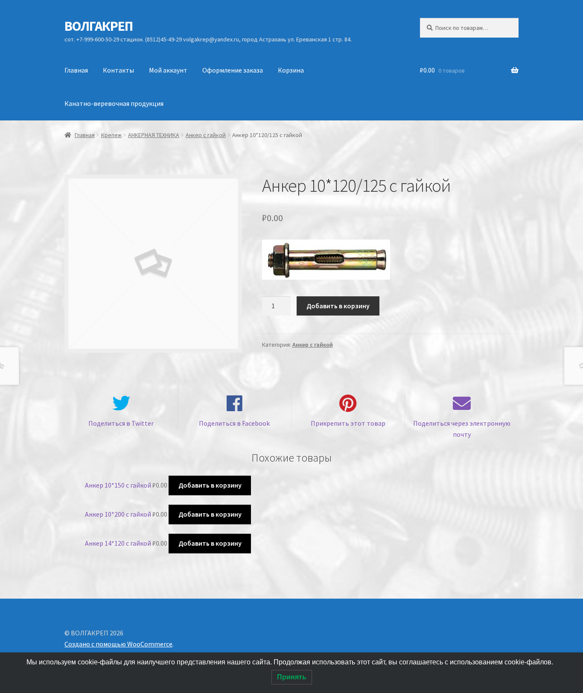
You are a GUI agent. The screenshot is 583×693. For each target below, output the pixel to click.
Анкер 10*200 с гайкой (118, 514)
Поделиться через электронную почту (461, 429)
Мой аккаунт (168, 70)
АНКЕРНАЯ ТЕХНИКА (153, 135)
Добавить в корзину (338, 305)
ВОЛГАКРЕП (98, 26)
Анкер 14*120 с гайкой (118, 543)
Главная (76, 70)
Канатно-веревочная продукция (113, 103)
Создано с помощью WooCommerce (118, 644)
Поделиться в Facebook (234, 423)
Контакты (118, 70)
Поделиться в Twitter (121, 423)
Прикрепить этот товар (348, 423)
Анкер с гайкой (206, 135)
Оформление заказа (232, 70)
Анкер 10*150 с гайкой (118, 485)
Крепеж (111, 135)
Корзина (291, 70)
